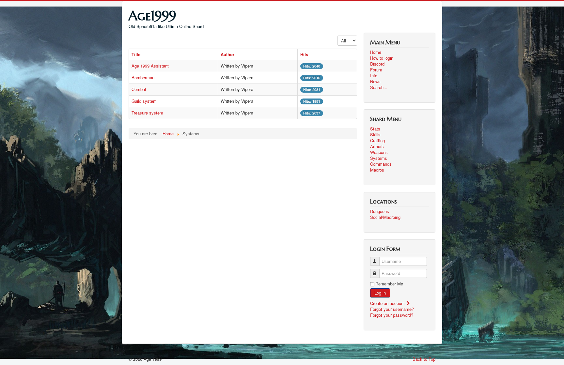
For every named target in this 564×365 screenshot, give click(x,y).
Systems (378, 158)
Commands (381, 164)
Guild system (144, 101)
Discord (377, 64)
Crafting (377, 141)
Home (375, 52)
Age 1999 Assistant (150, 66)
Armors (377, 146)
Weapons (379, 152)
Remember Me (389, 284)
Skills (375, 135)
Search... (378, 87)
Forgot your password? (391, 315)
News (375, 81)
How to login (381, 58)
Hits (304, 54)
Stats (375, 129)
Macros (377, 170)
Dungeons (379, 211)
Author (227, 54)
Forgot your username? (392, 309)
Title (136, 54)
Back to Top (424, 359)
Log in (380, 293)
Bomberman (143, 77)
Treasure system (147, 113)
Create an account (388, 303)
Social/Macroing (385, 217)
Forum (376, 70)
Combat (139, 89)
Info (373, 76)
